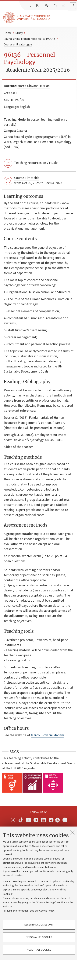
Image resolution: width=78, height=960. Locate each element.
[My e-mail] (64, 5)
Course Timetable (26, 178)
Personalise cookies (39, 937)
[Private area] (55, 5)
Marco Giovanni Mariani (33, 86)
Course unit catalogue (18, 44)
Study (19, 33)
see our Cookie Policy (42, 911)
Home (8, 33)
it (73, 5)
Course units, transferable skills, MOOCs (29, 39)
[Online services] (46, 5)
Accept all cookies (39, 950)
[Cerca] (30, 5)
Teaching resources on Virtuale (36, 162)
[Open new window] (13, 820)
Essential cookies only (39, 925)
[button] (64, 18)
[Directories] (38, 5)
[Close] (72, 832)
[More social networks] (65, 820)
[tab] (73, 5)
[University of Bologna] (27, 17)
